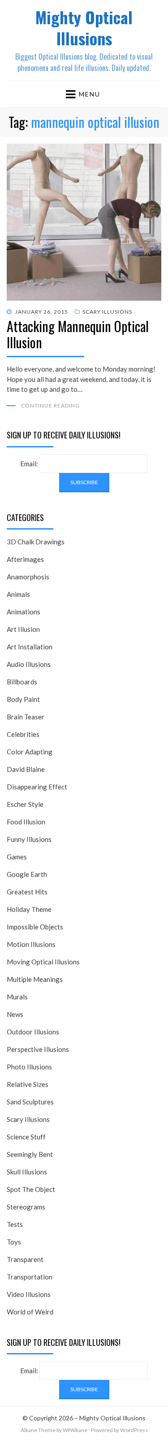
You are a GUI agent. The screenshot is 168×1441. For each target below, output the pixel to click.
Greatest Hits (27, 892)
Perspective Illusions (38, 1049)
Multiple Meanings (35, 979)
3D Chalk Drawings (36, 542)
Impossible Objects (35, 927)
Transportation (29, 1277)
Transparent (25, 1259)
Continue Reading (50, 405)
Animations (23, 612)
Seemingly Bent (30, 1154)
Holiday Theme (29, 909)
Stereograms (26, 1207)
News (15, 1014)
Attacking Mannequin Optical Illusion (78, 334)
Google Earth (27, 874)
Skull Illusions (27, 1172)
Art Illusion (23, 629)
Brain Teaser (25, 717)
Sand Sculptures (30, 1102)
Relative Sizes (27, 1084)
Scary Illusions (107, 311)
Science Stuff (26, 1137)
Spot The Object (31, 1189)
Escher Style (25, 804)
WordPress (134, 1430)
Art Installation (29, 647)
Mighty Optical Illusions (84, 27)
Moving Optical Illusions (43, 962)
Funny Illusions (29, 839)
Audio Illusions (29, 664)
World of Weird (30, 1312)
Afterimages (25, 559)
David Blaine (26, 769)
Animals (18, 594)
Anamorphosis (28, 577)
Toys (14, 1242)
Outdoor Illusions (33, 1032)
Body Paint (23, 699)
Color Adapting (29, 752)
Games (17, 857)
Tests (15, 1224)
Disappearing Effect (37, 787)
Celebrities (23, 734)
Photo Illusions (29, 1067)
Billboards (22, 682)
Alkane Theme (38, 1430)
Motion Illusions (31, 944)
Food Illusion (26, 822)
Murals (17, 997)
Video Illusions (29, 1294)
